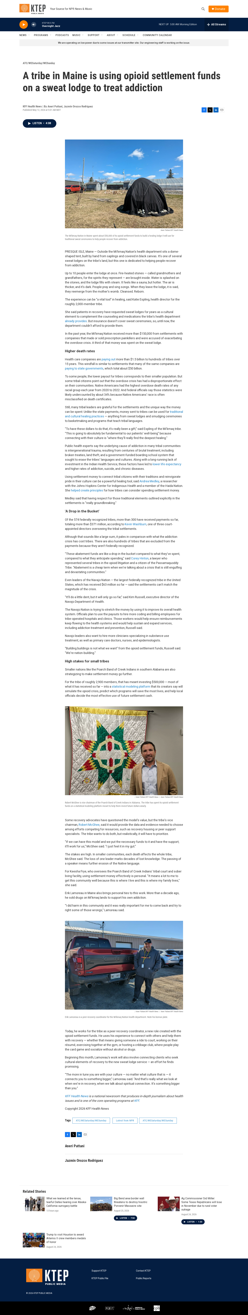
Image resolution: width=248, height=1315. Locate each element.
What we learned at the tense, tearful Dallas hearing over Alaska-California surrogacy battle (66, 1202)
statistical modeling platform (131, 686)
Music (76, 35)
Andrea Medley (149, 481)
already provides (76, 321)
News (23, 35)
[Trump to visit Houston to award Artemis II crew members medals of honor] (34, 1240)
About (111, 35)
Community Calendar (157, 35)
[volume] (34, 24)
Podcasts (62, 35)
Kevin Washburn (135, 524)
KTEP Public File (100, 1278)
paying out (108, 359)
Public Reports (143, 1278)
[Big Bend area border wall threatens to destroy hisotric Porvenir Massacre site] (101, 1204)
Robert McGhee (89, 824)
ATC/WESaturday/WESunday (39, 63)
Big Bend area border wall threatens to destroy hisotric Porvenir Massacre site (130, 1202)
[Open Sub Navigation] (29, 35)
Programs (41, 35)
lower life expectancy (167, 464)
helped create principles (87, 490)
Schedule (128, 35)
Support (94, 35)
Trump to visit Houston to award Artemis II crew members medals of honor (66, 1238)
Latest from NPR (125, 1120)
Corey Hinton (140, 558)
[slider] (39, 24)
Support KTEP (99, 1271)
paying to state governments (84, 368)
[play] (23, 25)
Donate (220, 9)
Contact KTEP (143, 1271)
